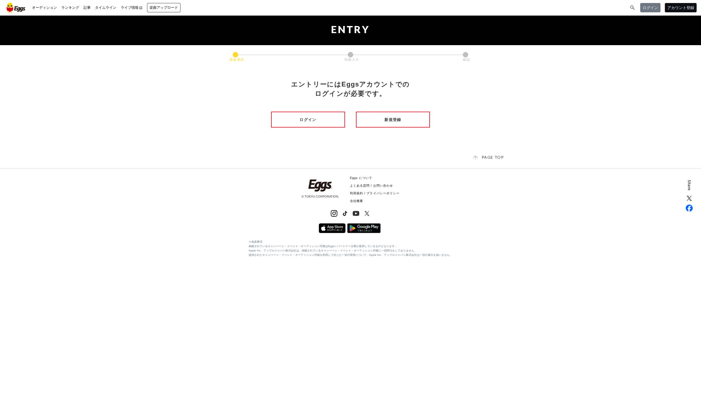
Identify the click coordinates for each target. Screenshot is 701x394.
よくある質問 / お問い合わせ (371, 185)
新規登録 (392, 119)
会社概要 (356, 200)
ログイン (308, 119)
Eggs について (361, 177)
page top (493, 157)
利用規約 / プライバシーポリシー (375, 193)
